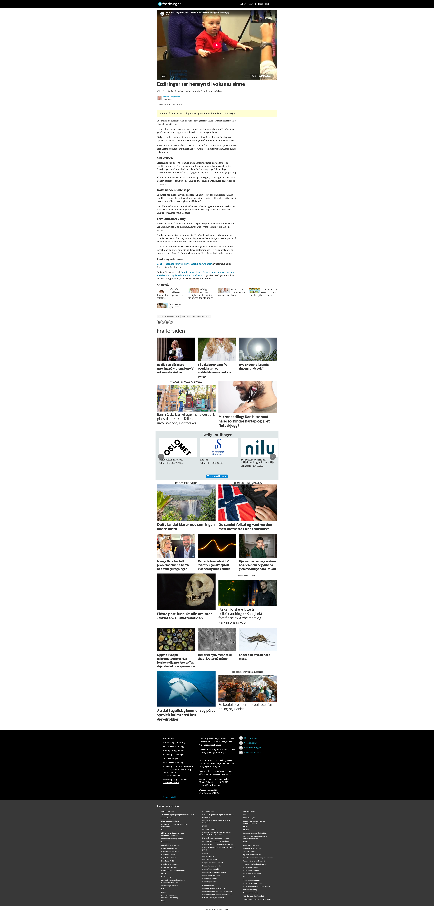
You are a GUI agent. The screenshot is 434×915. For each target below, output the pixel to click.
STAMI (245, 842)
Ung (251, 4)
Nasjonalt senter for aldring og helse (215, 838)
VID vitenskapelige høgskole (253, 896)
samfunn (186, 317)
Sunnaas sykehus (249, 851)
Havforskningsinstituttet (170, 851)
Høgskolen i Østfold (168, 858)
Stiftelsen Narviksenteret (252, 848)
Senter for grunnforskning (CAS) (255, 833)
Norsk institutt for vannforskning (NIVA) (217, 894)
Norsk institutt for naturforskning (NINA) (217, 891)
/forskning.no (250, 743)
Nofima (205, 853)
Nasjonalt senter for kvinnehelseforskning (217, 844)
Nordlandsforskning (209, 859)
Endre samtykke (170, 797)
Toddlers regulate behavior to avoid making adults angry (184, 264)
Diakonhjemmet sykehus (170, 821)
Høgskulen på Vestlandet (170, 864)
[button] (161, 457)
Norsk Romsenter (208, 885)
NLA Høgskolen (208, 811)
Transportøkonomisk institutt (254, 861)
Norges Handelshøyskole (211, 866)
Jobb (267, 4)
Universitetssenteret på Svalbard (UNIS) (257, 886)
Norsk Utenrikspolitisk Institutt (213, 888)
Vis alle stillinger (217, 476)
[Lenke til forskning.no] (196, 3)
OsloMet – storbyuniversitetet (213, 898)
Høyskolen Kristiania (169, 867)
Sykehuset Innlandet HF (252, 855)
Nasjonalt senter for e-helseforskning (216, 841)
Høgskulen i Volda (167, 861)
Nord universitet (208, 856)
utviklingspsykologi (168, 317)
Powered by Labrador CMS (217, 909)
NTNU (204, 826)
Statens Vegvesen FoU (251, 845)
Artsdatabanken (167, 818)
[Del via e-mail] (171, 322)
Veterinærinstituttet (250, 893)
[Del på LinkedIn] (167, 322)
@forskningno (250, 738)
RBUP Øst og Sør (249, 818)
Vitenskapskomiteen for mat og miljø (257, 899)
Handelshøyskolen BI (169, 848)
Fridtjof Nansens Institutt (170, 845)
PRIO (245, 815)
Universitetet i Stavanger (252, 880)
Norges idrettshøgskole (211, 875)
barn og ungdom (201, 317)
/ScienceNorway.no (252, 752)
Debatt (243, 4)
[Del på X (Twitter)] (163, 322)
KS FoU (163, 874)
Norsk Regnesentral (209, 882)
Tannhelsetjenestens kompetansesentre (258, 858)
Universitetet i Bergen (251, 870)
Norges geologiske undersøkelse (214, 872)
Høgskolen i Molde (168, 855)
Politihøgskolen (249, 811)
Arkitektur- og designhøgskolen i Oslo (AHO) (177, 815)
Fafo (162, 830)
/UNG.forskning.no (252, 748)
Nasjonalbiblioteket (209, 829)
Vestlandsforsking (250, 890)
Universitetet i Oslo (250, 877)
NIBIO (163, 892)
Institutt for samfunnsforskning (173, 870)
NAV (162, 889)
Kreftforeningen (167, 877)
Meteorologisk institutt (169, 886)
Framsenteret (166, 842)
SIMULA (246, 827)
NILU (163, 901)
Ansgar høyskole (167, 811)
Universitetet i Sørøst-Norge (253, 883)
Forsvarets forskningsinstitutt (172, 839)
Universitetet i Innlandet (252, 874)
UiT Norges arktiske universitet (254, 864)
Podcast (259, 4)
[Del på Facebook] (159, 322)
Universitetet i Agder (250, 867)
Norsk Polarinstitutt (209, 878)
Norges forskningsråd (210, 869)
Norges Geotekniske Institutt (212, 863)
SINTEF (246, 830)
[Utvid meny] (275, 4)
